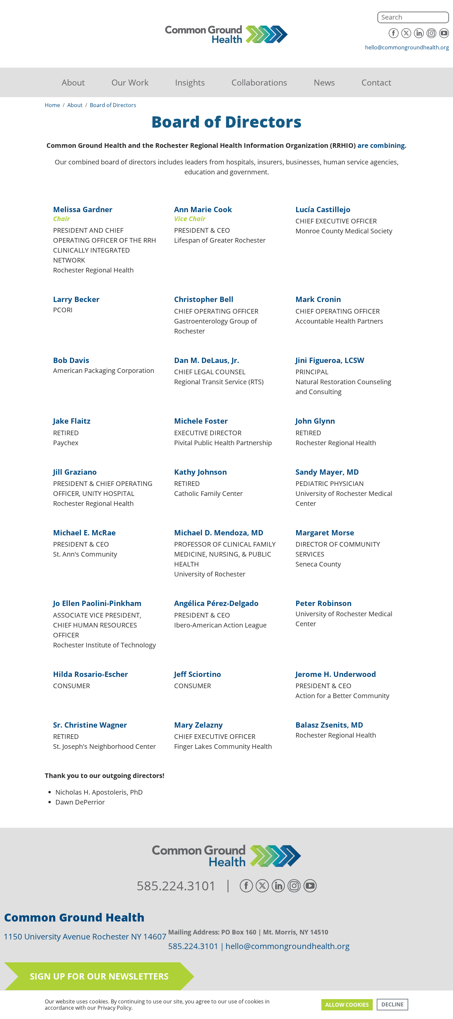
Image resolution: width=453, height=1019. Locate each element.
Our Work (130, 82)
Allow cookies (347, 1004)
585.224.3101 (176, 885)
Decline (392, 1004)
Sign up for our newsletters (99, 976)
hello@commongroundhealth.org (407, 47)
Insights (190, 82)
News (324, 82)
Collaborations (259, 82)
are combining (381, 145)
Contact (376, 82)
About (73, 82)
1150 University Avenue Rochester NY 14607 (85, 936)
